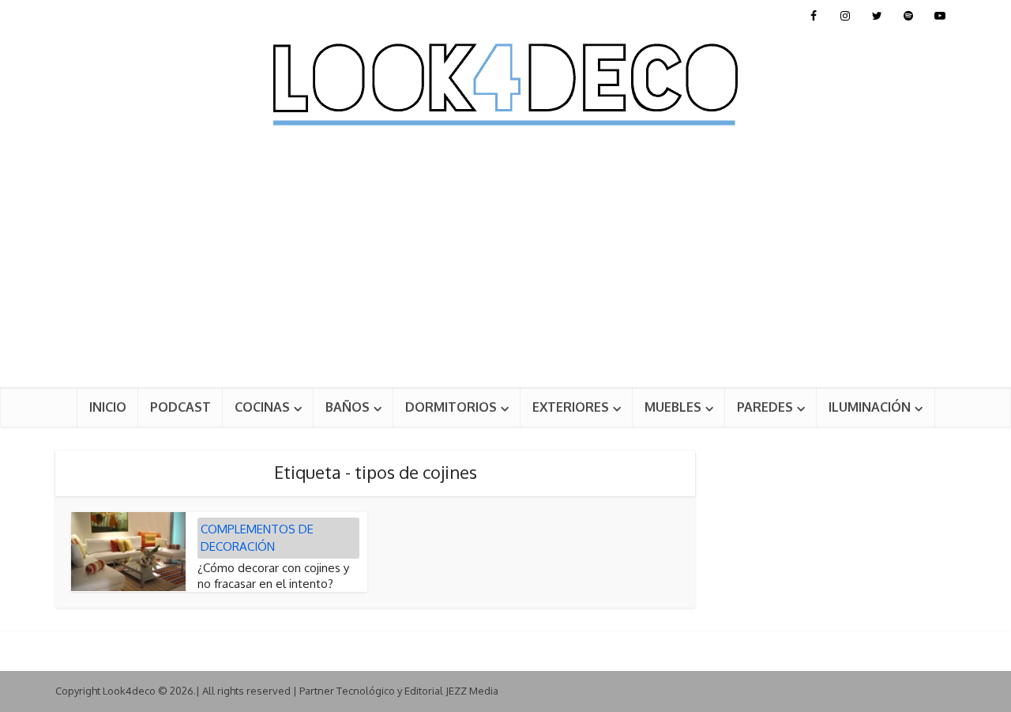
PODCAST (180, 407)
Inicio (107, 407)
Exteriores (570, 407)
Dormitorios (451, 407)
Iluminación (870, 407)
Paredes (765, 407)
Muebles (673, 407)
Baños (347, 407)
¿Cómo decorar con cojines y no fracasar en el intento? (273, 575)
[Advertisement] (505, 268)
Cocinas (262, 407)
